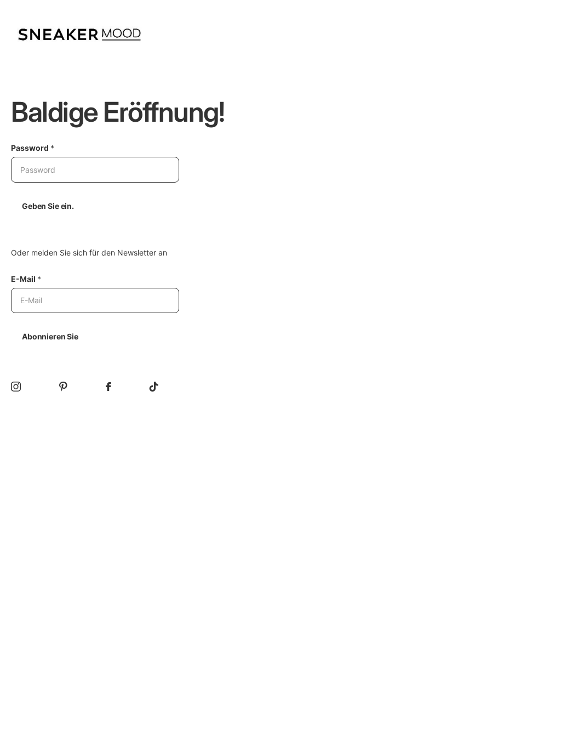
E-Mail (26, 278)
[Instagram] (16, 386)
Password (32, 147)
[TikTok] (154, 386)
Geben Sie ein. (48, 206)
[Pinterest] (63, 386)
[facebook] (108, 386)
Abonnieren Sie (50, 336)
